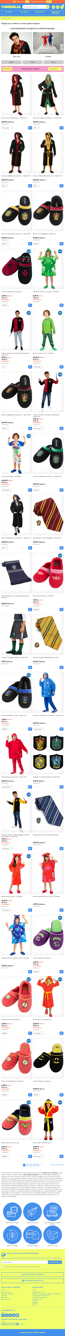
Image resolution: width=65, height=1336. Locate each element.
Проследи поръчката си (34, 1281)
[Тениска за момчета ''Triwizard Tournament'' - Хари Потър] (48, 391)
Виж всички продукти (57, 1165)
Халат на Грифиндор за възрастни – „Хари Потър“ (16, 176)
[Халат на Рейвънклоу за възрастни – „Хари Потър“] (17, 514)
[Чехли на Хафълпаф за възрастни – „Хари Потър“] (17, 210)
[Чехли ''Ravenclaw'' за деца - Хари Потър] (17, 692)
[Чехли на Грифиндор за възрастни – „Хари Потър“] (17, 391)
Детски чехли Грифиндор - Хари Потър (44, 234)
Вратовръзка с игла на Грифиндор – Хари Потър (47, 538)
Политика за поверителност (41, 1295)
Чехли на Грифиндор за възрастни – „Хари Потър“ (16, 415)
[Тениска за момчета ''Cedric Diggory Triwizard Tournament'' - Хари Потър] (17, 811)
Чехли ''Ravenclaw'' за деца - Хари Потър (14, 715)
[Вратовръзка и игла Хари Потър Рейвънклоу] (48, 811)
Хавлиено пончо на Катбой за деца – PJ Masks (15, 958)
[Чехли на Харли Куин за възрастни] (17, 268)
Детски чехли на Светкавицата (11, 1019)
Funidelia (3, 18)
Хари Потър (16, 56)
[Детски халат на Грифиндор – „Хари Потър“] (17, 94)
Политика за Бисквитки (39, 1297)
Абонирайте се (55, 1262)
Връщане (4, 1297)
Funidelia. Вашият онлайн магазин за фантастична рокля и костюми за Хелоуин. (11, 6)
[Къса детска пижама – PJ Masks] (17, 453)
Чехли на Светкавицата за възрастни (12, 1081)
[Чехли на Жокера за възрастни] (48, 934)
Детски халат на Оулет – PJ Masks (12, 896)
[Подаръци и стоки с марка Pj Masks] (48, 43)
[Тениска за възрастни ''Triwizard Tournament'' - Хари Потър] (17, 330)
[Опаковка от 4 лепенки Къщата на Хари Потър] (48, 753)
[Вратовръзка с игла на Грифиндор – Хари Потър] (48, 514)
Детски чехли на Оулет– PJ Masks (43, 596)
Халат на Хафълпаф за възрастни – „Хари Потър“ (47, 176)
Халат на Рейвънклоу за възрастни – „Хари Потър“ (16, 538)
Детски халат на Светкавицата (42, 1019)
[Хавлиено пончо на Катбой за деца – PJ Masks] (17, 934)
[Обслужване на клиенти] (57, 7)
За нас (34, 1304)
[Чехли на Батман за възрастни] (48, 1058)
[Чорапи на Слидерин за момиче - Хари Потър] (17, 634)
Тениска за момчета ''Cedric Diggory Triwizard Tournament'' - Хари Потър (15, 835)
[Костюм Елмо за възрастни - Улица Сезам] (17, 753)
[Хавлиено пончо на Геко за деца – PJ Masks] (48, 268)
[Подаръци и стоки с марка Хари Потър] (16, 43)
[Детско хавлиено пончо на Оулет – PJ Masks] (48, 873)
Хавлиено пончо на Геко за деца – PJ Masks (46, 291)
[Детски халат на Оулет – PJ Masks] (17, 873)
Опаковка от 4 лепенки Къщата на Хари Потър (46, 777)
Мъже (11, 62)
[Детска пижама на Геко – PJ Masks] (48, 330)
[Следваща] (41, 1164)
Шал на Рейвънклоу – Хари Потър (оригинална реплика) (15, 596)
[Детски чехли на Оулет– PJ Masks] (48, 572)
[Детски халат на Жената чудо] (48, 1119)
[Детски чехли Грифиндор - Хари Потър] (48, 210)
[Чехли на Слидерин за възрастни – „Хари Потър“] (48, 453)
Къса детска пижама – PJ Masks (11, 476)
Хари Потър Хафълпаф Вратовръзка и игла (45, 657)
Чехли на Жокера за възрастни (42, 958)
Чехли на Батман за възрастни (42, 1081)
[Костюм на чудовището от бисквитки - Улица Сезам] (48, 692)
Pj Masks (48, 56)
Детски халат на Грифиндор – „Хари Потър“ (14, 118)
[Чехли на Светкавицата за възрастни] (17, 1058)
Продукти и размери (7, 1294)
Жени (32, 62)
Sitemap (35, 1301)
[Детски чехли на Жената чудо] (17, 1119)
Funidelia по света (38, 1292)
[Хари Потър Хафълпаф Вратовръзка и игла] (48, 634)
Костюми (24, 12)
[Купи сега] (30, 128)
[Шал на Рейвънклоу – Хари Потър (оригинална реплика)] (17, 572)
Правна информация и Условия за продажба (46, 1294)
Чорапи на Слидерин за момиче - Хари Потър (15, 657)
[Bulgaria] (3, 1315)
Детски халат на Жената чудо (41, 1142)
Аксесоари (39, 12)
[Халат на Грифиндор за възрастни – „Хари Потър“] (17, 152)
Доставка (4, 1295)
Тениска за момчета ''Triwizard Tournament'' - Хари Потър (46, 415)
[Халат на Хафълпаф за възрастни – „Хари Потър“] (48, 152)
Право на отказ (37, 1299)
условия (30, 1266)
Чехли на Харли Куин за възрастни (12, 291)
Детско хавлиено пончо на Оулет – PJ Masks (46, 896)
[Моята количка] (62, 7)
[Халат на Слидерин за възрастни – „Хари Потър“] (48, 94)
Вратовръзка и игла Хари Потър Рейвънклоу (46, 835)
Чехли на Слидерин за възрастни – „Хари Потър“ (47, 476)
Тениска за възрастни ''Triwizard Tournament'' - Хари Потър (16, 354)
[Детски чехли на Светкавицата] (17, 996)
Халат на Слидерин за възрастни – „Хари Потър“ (47, 118)
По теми (8, 12)
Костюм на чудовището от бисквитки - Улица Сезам (48, 715)
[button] (62, 47)
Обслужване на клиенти (34, 1274)
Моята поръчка (6, 1292)
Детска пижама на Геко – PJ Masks (43, 353)
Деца (54, 62)
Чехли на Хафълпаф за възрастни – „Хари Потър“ (16, 234)
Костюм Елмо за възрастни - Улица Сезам (14, 777)
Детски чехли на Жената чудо (10, 1142)
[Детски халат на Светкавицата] (48, 996)
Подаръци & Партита (56, 12)
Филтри (8, 69)
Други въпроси (5, 1299)
